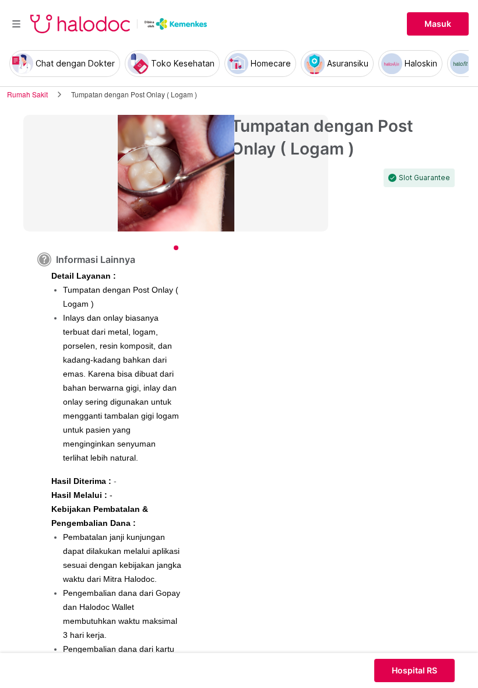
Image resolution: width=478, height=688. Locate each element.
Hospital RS (414, 670)
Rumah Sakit (27, 94)
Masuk (437, 24)
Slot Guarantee (424, 178)
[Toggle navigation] (16, 24)
